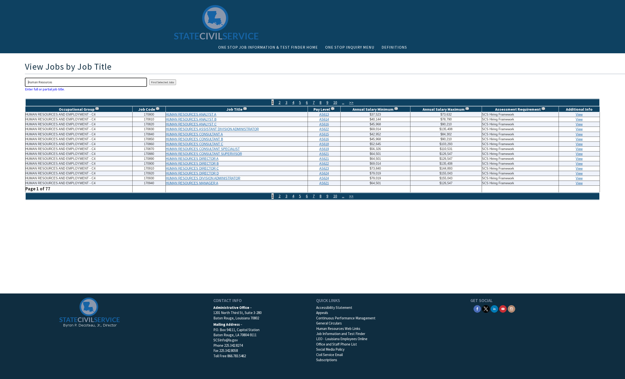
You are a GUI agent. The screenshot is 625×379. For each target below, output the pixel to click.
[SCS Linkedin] (494, 308)
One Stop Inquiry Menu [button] (349, 47)
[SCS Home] (89, 312)
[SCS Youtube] (503, 308)
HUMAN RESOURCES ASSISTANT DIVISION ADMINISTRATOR (212, 129)
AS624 (324, 173)
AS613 (324, 114)
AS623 (324, 168)
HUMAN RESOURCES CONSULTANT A (194, 134)
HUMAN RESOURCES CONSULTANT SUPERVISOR (204, 154)
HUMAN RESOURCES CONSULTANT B (194, 139)
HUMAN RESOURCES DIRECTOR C (192, 168)
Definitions (394, 47)
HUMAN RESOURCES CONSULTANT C (194, 144)
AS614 (324, 119)
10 (335, 102)
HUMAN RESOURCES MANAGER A (192, 183)
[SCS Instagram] (511, 308)
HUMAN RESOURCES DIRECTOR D (192, 173)
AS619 (324, 149)
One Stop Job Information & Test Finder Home (268, 47)
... (343, 102)
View (579, 114)
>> (351, 102)
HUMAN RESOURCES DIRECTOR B (192, 163)
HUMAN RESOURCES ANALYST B (191, 119)
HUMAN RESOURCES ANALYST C (191, 124)
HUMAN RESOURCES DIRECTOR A (192, 159)
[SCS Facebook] (477, 308)
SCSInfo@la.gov (225, 340)
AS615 (324, 134)
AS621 (324, 154)
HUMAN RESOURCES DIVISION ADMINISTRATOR (203, 178)
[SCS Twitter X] (486, 308)
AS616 (324, 124)
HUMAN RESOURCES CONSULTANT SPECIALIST (203, 149)
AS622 (324, 129)
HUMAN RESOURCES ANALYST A (191, 114)
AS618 (324, 144)
